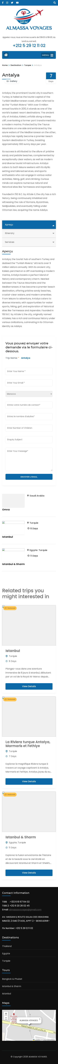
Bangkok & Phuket (12, 979)
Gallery (13, 81)
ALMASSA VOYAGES (29, 28)
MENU (45, 55)
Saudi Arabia (37, 495)
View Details (29, 686)
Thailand (7, 946)
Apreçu (9, 224)
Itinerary (9, 233)
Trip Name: (12, 358)
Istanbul (7, 537)
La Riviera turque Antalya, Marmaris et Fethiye (27, 744)
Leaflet (37, 1039)
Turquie (34, 522)
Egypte (34, 550)
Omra (6, 509)
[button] (39, 1019)
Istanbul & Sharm (13, 564)
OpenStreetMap (49, 1039)
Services (9, 242)
